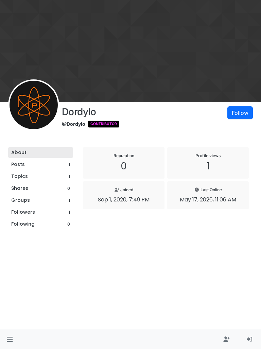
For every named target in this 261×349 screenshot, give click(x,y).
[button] (10, 339)
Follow (240, 112)
